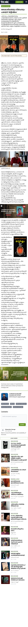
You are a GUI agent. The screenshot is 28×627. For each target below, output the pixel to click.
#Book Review (5, 403)
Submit (22, 424)
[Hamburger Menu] (26, 1)
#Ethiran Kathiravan (21, 403)
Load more (14, 438)
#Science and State (18, 407)
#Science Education (6, 407)
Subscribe (19, 2)
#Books (12, 403)
